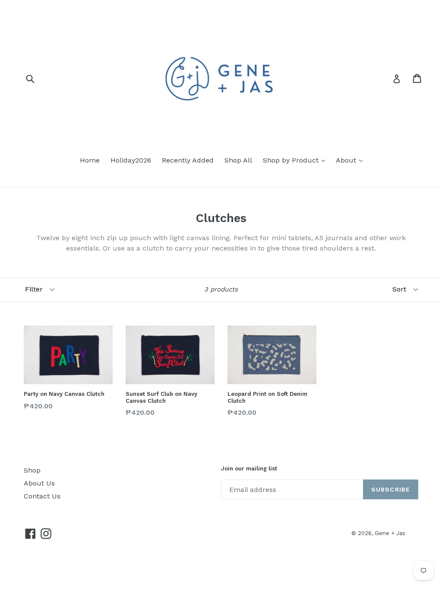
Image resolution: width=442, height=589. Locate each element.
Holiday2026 (130, 160)
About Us (39, 483)
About (347, 160)
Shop (32, 470)
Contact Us (42, 496)
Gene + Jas (390, 533)
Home (90, 160)
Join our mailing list (249, 468)
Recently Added (188, 160)
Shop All (238, 160)
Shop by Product (292, 160)
